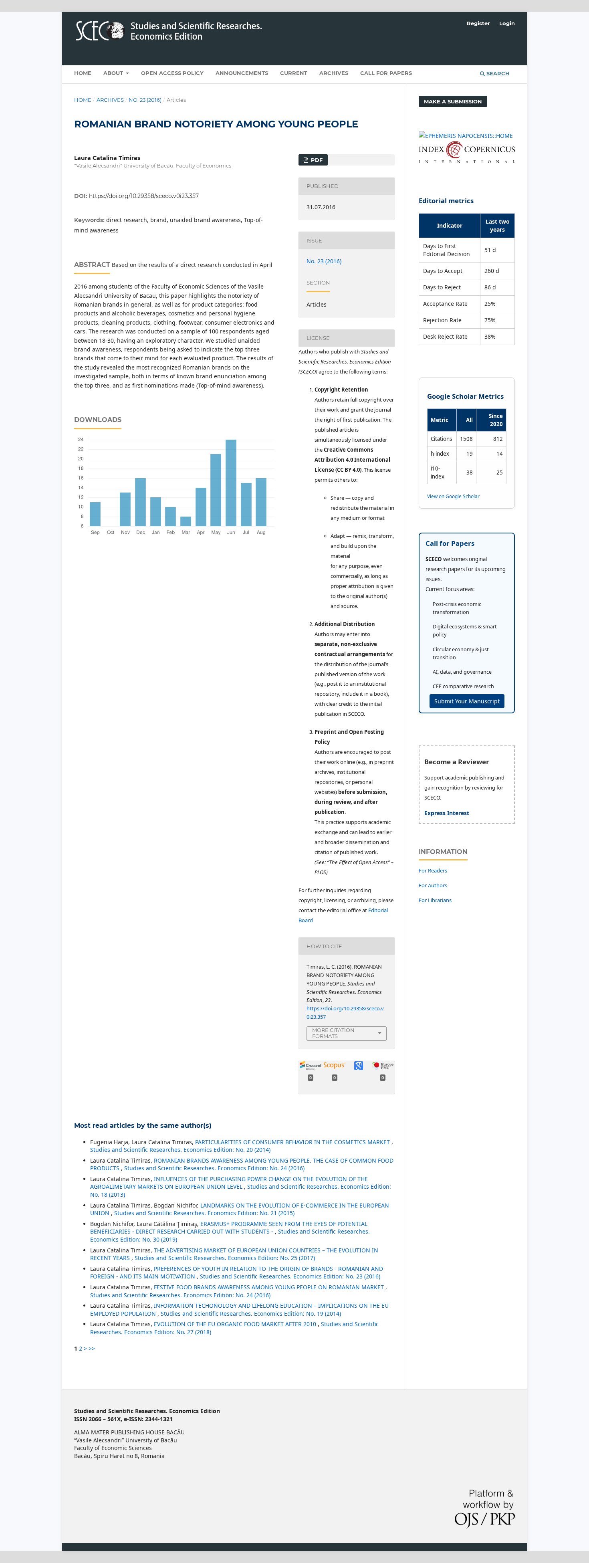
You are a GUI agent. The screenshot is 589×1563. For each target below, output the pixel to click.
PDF (316, 160)
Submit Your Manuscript (467, 701)
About (114, 73)
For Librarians (435, 900)
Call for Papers (386, 73)
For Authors (433, 885)
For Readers (433, 870)
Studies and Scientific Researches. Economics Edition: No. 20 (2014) (180, 1149)
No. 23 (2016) (145, 100)
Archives (333, 73)
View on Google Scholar (453, 496)
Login (507, 23)
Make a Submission (453, 101)
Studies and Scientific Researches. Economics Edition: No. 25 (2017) (225, 1258)
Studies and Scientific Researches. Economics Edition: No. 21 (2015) (204, 1213)
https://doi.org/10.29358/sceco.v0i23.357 (144, 196)
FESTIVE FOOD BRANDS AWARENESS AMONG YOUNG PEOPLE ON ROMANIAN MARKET (269, 1287)
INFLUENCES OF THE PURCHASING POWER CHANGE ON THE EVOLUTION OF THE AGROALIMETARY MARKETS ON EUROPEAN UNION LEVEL (229, 1183)
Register (478, 23)
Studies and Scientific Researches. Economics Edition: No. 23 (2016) (290, 1276)
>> (92, 1348)
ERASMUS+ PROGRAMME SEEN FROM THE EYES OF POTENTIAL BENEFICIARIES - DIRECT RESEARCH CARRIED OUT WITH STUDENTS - (228, 1228)
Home (82, 73)
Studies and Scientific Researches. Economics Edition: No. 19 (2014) (251, 1313)
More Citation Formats (333, 1033)
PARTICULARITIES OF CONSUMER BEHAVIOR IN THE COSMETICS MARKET (293, 1142)
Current (293, 73)
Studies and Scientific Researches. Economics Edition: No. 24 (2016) (214, 1168)
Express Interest (446, 813)
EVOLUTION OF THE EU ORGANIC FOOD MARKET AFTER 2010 (236, 1324)
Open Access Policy (172, 73)
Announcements (242, 73)
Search (497, 73)
